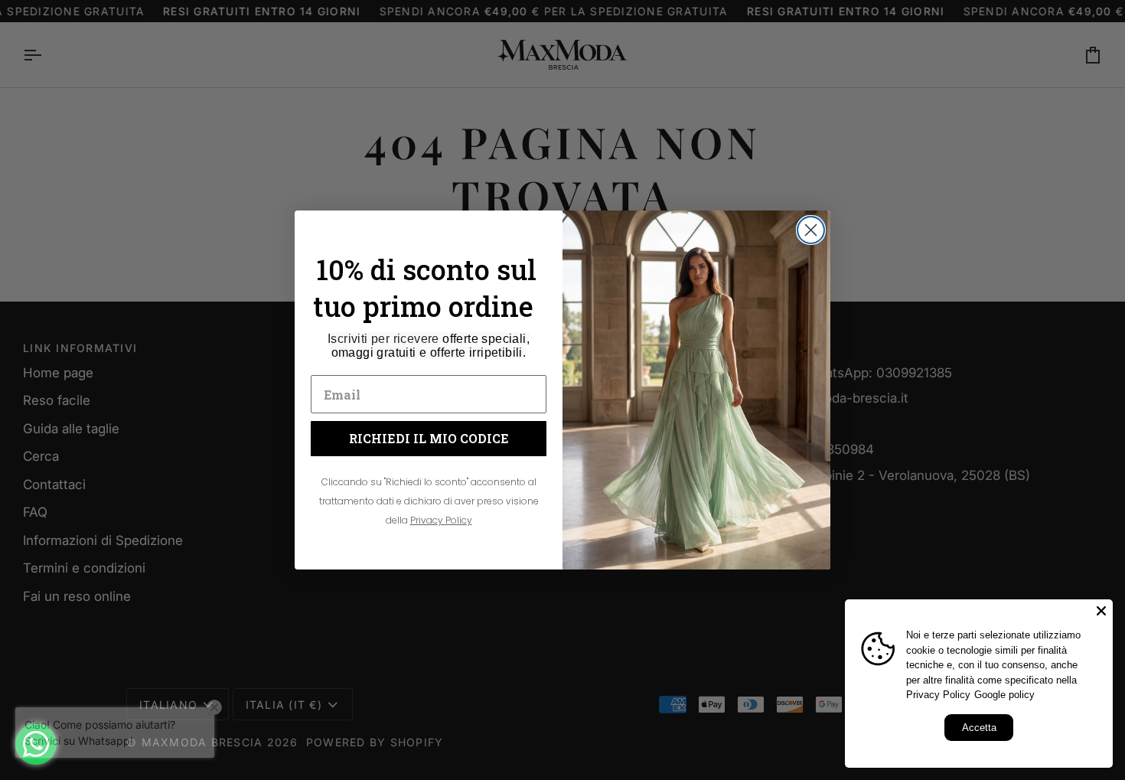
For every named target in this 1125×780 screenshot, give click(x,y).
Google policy (1004, 694)
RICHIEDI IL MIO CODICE (429, 438)
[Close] (1101, 610)
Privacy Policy (938, 694)
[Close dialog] (810, 230)
